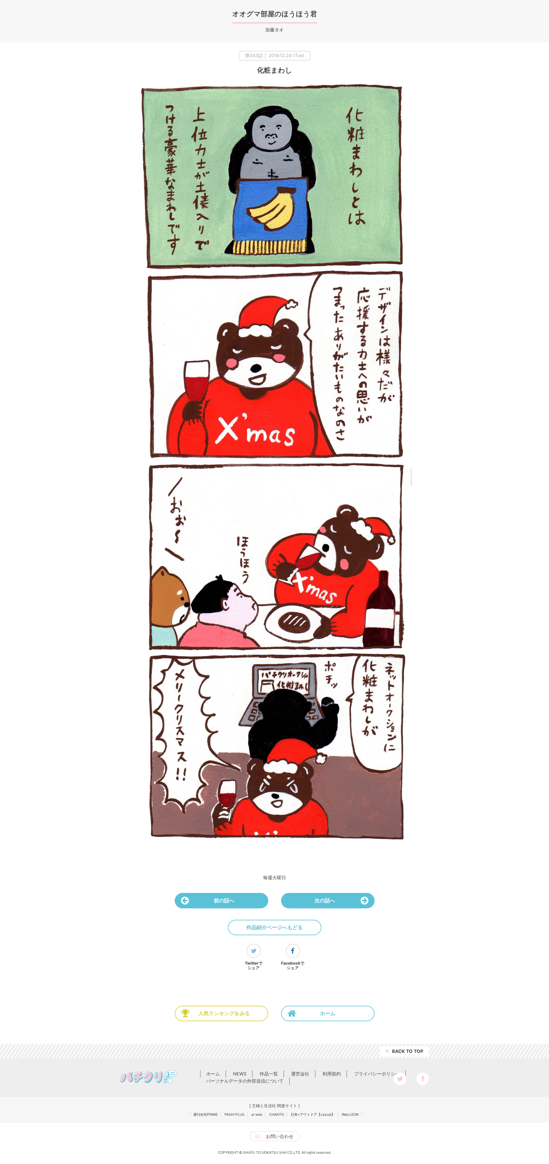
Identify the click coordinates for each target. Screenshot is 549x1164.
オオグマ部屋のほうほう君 (274, 14)
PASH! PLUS (234, 1114)
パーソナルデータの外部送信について (245, 1081)
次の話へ (325, 900)
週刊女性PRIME (205, 1114)
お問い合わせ (279, 1136)
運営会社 (300, 1074)
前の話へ (224, 900)
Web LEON (350, 1114)
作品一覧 (269, 1074)
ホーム (327, 1013)
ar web (256, 1114)
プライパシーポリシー (377, 1074)
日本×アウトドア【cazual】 (313, 1114)
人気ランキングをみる (224, 1013)
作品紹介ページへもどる (274, 927)
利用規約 (332, 1074)
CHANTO (276, 1114)
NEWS (239, 1074)
